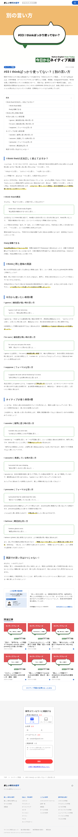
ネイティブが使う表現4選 (15, 131)
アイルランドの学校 (64, 803)
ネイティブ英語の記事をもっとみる (39, 688)
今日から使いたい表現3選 (15, 116)
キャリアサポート (27, 822)
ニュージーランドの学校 (65, 813)
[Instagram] (72, 785)
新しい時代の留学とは (10, 801)
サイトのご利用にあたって (11, 829)
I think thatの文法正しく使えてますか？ (20, 102)
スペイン (24, 816)
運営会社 (48, 829)
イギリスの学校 (63, 801)
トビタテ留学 (44, 813)
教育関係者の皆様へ (38, 829)
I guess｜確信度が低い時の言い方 (21, 120)
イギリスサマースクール (47, 801)
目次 (7, 98)
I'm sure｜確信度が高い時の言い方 (21, 124)
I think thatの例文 (15, 106)
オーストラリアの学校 (64, 810)
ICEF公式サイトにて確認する (64, 606)
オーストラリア (26, 807)
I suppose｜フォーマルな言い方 (20, 127)
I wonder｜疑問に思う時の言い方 (21, 135)
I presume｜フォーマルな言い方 (20, 142)
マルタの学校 (62, 819)
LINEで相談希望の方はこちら (39, 767)
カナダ (24, 810)
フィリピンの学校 (63, 816)
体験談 (6, 807)
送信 (39, 761)
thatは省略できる (15, 109)
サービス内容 (8, 803)
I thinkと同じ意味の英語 (14, 113)
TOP (5, 777)
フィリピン (25, 813)
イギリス (24, 801)
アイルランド (26, 803)
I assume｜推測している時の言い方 (22, 138)
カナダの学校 (62, 807)
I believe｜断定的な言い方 (18, 146)
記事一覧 (42, 803)
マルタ (24, 819)
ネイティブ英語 (10, 67)
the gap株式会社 (16, 595)
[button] (75, 3)
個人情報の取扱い (26, 829)
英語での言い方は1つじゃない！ (17, 149)
